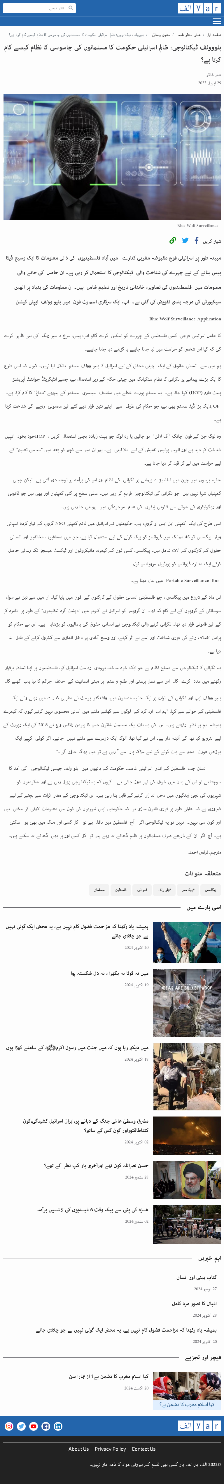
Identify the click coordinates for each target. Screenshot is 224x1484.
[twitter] (185, 241)
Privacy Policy (110, 1449)
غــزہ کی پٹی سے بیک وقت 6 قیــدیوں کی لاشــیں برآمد (92, 1210)
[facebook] (197, 241)
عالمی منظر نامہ (189, 35)
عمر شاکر (213, 75)
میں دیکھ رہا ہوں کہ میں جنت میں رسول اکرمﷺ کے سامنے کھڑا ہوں (77, 1048)
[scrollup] (7, 1477)
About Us (79, 1449)
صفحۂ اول (213, 35)
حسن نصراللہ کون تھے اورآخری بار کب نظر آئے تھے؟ (96, 1166)
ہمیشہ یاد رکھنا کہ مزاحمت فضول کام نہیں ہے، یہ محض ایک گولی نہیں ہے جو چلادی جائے (77, 931)
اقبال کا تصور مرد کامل (194, 1304)
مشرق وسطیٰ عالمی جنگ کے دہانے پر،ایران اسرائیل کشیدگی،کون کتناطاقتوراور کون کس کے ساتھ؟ (85, 1126)
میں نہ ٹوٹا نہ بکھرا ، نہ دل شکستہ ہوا (109, 973)
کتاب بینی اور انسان (196, 1277)
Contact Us (144, 1449)
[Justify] (71, 8)
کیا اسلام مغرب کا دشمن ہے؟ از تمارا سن (108, 1377)
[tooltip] (172, 241)
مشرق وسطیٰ (161, 35)
